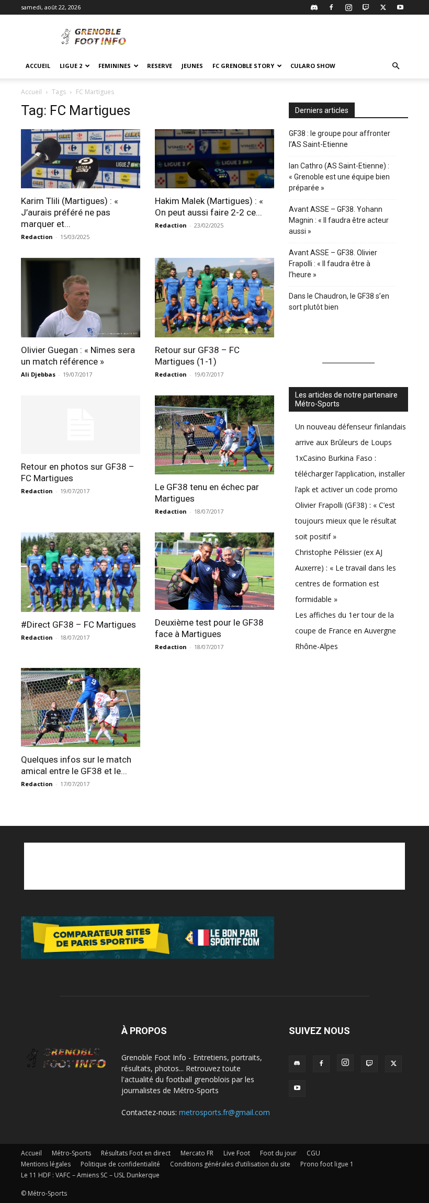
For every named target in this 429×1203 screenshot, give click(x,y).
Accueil (38, 66)
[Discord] (314, 7)
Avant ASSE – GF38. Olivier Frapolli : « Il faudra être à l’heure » (333, 263)
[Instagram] (348, 7)
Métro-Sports (71, 1153)
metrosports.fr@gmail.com (224, 1112)
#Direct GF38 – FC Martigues (78, 624)
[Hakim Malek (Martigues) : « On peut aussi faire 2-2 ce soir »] (214, 158)
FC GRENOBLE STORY (243, 66)
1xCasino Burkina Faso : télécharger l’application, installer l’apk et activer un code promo (350, 473)
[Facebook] (331, 7)
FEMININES (114, 66)
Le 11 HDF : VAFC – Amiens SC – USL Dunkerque (90, 1175)
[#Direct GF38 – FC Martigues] (80, 572)
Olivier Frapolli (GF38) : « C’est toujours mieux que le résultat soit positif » (346, 520)
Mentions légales (46, 1164)
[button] (395, 66)
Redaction (37, 237)
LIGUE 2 (71, 66)
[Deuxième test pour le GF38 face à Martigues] (214, 571)
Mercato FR (196, 1153)
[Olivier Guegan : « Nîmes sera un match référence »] (80, 297)
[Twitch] (366, 7)
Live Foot (236, 1153)
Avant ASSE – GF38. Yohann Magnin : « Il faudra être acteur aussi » (339, 220)
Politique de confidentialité (120, 1164)
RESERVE (159, 66)
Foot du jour (278, 1153)
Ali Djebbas (38, 374)
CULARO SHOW (312, 66)
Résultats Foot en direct (136, 1153)
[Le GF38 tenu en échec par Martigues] (214, 435)
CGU (313, 1153)
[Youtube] (400, 7)
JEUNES (192, 66)
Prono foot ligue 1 (327, 1164)
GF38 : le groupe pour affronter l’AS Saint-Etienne (339, 139)
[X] (383, 7)
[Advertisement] (285, 37)
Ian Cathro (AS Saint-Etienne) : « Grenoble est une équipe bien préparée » (339, 177)
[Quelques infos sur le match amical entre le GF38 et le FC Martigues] (80, 707)
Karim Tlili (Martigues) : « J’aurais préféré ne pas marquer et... (69, 212)
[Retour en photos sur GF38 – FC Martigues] (80, 425)
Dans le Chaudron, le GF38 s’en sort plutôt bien (339, 301)
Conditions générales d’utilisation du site (230, 1164)
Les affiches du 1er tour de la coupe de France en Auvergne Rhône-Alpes (345, 630)
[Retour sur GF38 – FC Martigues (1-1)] (214, 297)
